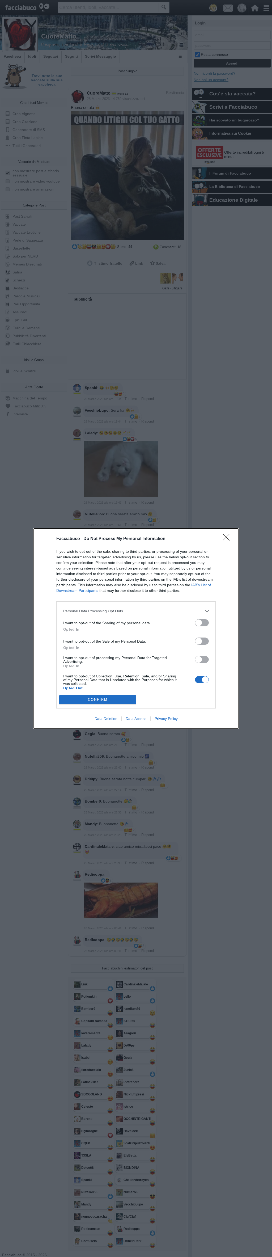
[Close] (228, 539)
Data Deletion (106, 718)
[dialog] (136, 629)
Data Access (136, 718)
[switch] (202, 622)
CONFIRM (98, 700)
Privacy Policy (166, 718)
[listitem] (136, 611)
